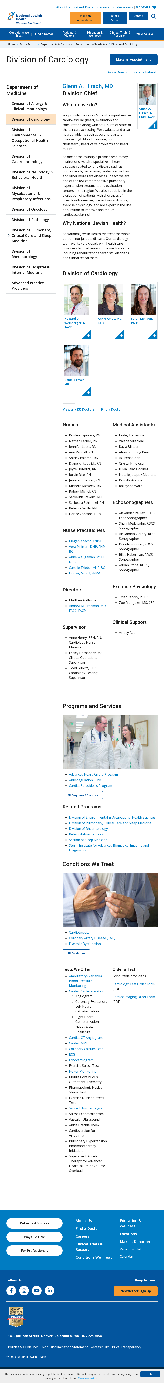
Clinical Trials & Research (119, 34)
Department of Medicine (91, 44)
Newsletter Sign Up (136, 1291)
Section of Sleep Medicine (88, 840)
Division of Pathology (30, 219)
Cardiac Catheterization (86, 991)
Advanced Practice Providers (28, 285)
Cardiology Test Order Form (134, 984)
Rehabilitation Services (86, 834)
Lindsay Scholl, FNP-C (85, 573)
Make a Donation (135, 1241)
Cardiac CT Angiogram (86, 1037)
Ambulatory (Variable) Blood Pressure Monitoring (85, 981)
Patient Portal (83, 7)
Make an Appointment (85, 18)
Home (11, 44)
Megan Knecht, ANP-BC (86, 541)
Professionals (122, 7)
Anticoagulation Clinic (85, 780)
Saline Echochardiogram (87, 1108)
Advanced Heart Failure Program (93, 774)
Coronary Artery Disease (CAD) (92, 938)
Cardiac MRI (78, 1043)
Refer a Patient (115, 18)
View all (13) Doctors (78, 409)
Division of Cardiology (31, 119)
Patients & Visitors (69, 34)
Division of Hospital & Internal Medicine (31, 270)
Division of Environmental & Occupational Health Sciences (30, 137)
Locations (128, 1233)
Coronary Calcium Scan (86, 1049)
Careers (104, 7)
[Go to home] (31, 18)
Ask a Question (119, 72)
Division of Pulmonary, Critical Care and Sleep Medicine (31, 235)
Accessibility (100, 1347)
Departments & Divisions (56, 44)
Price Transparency (126, 1347)
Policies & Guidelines (23, 1347)
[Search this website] (154, 16)
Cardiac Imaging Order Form (134, 997)
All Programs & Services (83, 795)
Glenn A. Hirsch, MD (88, 86)
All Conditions (76, 953)
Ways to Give (145, 34)
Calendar (126, 1256)
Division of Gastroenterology (27, 159)
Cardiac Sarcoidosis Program (90, 785)
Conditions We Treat (19, 34)
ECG (72, 1054)
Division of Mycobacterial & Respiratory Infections (31, 193)
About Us (63, 7)
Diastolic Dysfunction (85, 943)
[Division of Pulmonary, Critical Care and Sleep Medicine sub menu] (8, 235)
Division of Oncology (30, 209)
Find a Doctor (44, 34)
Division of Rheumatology (24, 254)
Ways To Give (34, 1237)
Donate (138, 16)
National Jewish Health (31, 1357)
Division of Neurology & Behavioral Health (32, 175)
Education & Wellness (95, 34)
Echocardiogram (81, 1060)
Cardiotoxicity (79, 932)
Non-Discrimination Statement (65, 1347)
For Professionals (34, 1250)
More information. (88, 1378)
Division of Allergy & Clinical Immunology (29, 106)
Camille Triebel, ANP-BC (87, 567)
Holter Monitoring (83, 1071)
